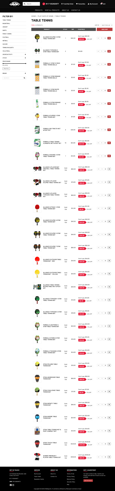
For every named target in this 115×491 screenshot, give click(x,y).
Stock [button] (5, 58)
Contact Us (75, 10)
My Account (37, 473)
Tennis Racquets (8, 47)
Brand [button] (5, 73)
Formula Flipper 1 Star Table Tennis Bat (51, 116)
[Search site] (24, 4)
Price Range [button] (6, 61)
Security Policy (71, 482)
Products (38, 10)
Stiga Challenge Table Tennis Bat (51, 391)
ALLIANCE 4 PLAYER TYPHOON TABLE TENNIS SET (51, 194)
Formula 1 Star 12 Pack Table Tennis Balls (51, 64)
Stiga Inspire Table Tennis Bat (50, 417)
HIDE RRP (105, 29)
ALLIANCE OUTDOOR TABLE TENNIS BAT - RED (52, 260)
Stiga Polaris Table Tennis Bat (50, 365)
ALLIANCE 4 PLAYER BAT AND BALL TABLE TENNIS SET (51, 168)
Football (6, 37)
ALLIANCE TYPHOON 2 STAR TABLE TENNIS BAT (52, 312)
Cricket (5, 27)
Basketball (6, 23)
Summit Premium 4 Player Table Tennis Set (52, 456)
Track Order (37, 476)
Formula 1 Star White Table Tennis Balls (51, 90)
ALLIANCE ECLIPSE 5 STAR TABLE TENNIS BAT (51, 37)
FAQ (68, 484)
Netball (5, 40)
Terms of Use (70, 473)
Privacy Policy (71, 476)
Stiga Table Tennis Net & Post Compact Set (52, 430)
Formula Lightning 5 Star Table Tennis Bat (51, 325)
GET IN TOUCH (88, 480)
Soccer (5, 44)
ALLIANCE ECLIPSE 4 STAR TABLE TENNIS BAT (51, 221)
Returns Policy (71, 479)
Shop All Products (52, 10)
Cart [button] (103, 4)
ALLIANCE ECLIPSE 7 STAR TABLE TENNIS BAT (51, 247)
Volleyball (6, 51)
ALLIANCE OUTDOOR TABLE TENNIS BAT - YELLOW (52, 273)
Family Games (7, 33)
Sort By (97, 25)
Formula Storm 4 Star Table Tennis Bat (51, 338)
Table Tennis (7, 20)
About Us (65, 10)
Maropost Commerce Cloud (73, 488)
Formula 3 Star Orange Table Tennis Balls (52, 103)
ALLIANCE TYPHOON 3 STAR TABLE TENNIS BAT (51, 51)
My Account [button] (93, 4)
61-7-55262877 (52, 4)
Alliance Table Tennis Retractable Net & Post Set (52, 286)
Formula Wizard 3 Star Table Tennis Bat (51, 155)
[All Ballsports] (15, 3)
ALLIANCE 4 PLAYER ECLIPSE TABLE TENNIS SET (52, 181)
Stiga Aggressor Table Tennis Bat (51, 378)
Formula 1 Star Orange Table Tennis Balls (51, 77)
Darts (4, 30)
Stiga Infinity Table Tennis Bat (50, 404)
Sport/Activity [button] (7, 54)
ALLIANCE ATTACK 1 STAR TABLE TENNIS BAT (51, 208)
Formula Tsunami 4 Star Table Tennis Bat (52, 352)
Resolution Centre (39, 479)
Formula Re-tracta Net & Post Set (51, 129)
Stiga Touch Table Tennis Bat (50, 443)
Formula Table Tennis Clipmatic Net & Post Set (52, 142)
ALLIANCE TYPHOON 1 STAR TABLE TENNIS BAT (52, 299)
